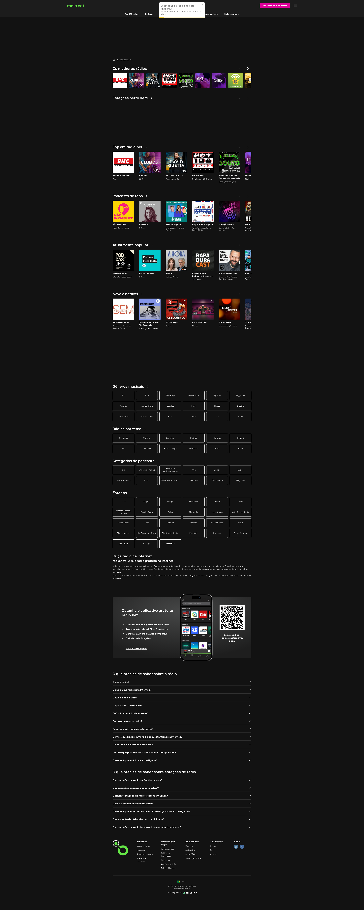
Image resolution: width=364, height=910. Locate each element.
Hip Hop (217, 395)
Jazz (217, 417)
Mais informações (136, 648)
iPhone (213, 846)
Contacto (189, 846)
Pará (147, 523)
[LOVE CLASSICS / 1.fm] (202, 80)
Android (213, 854)
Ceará (240, 502)
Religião (217, 438)
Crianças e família (147, 470)
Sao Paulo (123, 544)
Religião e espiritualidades (170, 470)
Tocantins (170, 544)
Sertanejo (170, 395)
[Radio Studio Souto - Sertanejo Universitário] (186, 80)
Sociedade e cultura (170, 480)
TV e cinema (217, 480)
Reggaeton (240, 395)
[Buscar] (199, 5)
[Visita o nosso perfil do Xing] (242, 846)
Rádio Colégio (170, 449)
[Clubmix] (136, 80)
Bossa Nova (193, 395)
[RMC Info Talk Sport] (120, 80)
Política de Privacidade (166, 854)
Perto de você (188, 14)
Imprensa (141, 850)
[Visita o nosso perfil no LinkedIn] (236, 846)
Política (193, 438)
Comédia (147, 449)
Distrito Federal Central (123, 512)
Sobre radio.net (143, 846)
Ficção (123, 470)
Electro (240, 406)
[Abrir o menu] (295, 5)
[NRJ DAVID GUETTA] (153, 80)
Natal (217, 449)
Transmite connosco (141, 859)
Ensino (240, 470)
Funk (193, 406)
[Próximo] (248, 146)
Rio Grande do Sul (170, 533)
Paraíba (170, 523)
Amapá (170, 502)
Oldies (194, 417)
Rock (147, 395)
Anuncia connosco (145, 854)
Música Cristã (147, 406)
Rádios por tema (231, 14)
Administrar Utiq (168, 864)
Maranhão (193, 512)
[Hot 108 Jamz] (169, 80)
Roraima (217, 533)
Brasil (184, 882)
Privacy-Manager (168, 868)
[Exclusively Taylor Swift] (235, 80)
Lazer (146, 480)
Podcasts (149, 14)
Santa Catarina (240, 533)
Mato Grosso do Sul (241, 512)
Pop (123, 395)
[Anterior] (239, 146)
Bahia (217, 502)
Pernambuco (217, 523)
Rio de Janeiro (123, 533)
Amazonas (193, 502)
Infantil (240, 438)
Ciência (217, 470)
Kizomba (123, 406)
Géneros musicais (209, 14)
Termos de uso (167, 849)
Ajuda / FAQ (190, 854)
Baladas (170, 406)
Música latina (147, 417)
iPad (212, 850)
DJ (123, 449)
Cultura (146, 438)
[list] (182, 80)
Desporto (194, 480)
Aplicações (190, 850)
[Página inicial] (114, 60)
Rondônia (193, 533)
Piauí (240, 523)
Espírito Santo (146, 512)
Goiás (170, 512)
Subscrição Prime (193, 858)
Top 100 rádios (131, 14)
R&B (170, 417)
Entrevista (193, 449)
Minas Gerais (123, 523)
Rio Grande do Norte (146, 533)
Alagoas (146, 502)
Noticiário (123, 438)
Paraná (193, 523)
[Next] (248, 67)
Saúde (240, 449)
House (217, 406)
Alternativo (123, 417)
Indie (240, 417)
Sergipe (146, 544)
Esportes (170, 438)
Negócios (240, 480)
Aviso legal (165, 860)
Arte (194, 470)
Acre (123, 502)
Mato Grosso (217, 512)
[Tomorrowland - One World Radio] (219, 80)
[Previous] (239, 67)
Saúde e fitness (123, 480)
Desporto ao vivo (167, 14)
